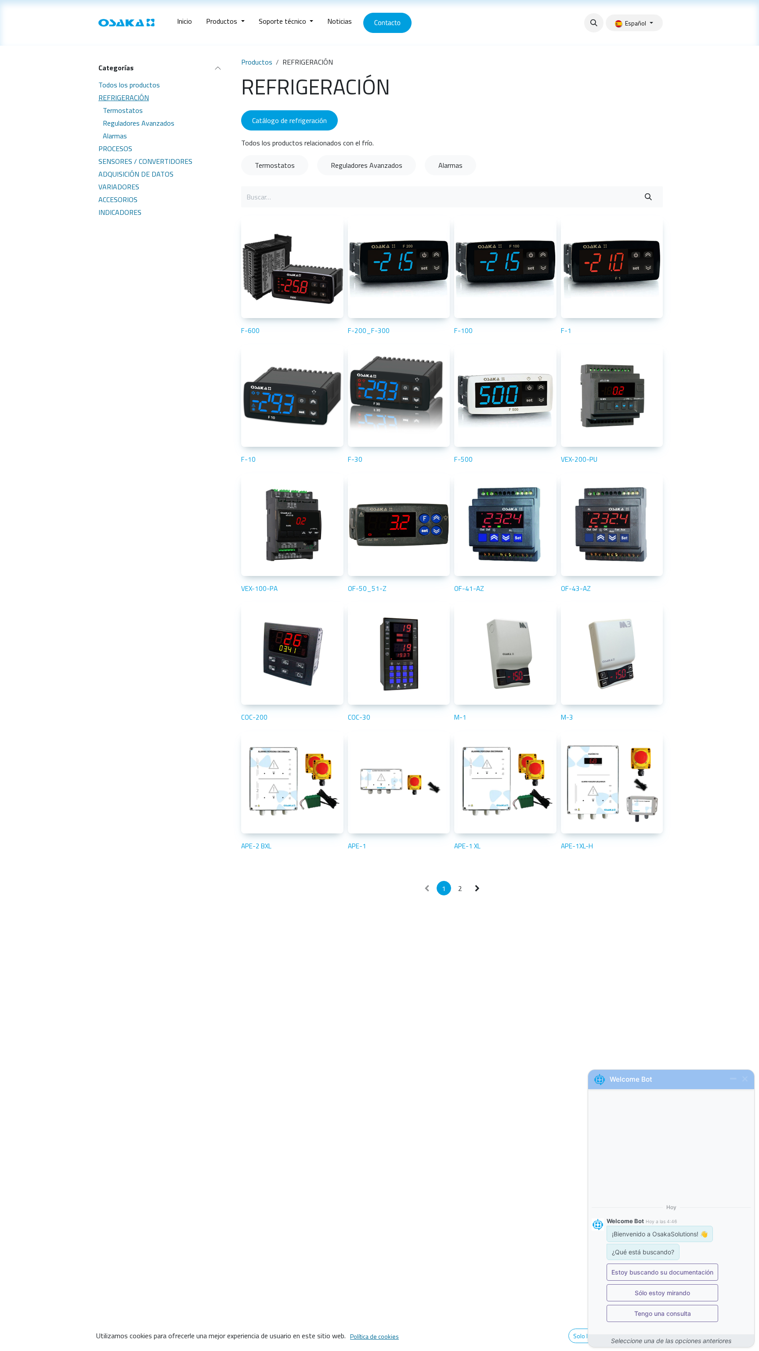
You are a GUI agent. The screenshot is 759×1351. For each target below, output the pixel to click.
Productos (256, 62)
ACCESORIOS (117, 199)
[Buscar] (648, 196)
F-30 (355, 459)
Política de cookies (374, 1336)
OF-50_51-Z (367, 588)
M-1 (460, 717)
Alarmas (115, 135)
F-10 (248, 459)
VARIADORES (118, 186)
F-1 (566, 331)
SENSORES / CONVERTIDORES (145, 161)
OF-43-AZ (576, 588)
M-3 (567, 717)
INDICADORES (119, 211)
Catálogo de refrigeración (289, 120)
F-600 (250, 331)
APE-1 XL (467, 846)
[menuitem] (184, 23)
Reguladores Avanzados (138, 122)
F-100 (463, 331)
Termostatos (123, 110)
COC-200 (254, 717)
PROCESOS (115, 148)
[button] (594, 23)
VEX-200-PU (579, 459)
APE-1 (357, 846)
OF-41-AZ (469, 588)
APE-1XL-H (577, 846)
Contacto (387, 23)
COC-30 (359, 717)
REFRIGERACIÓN (123, 97)
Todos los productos (129, 84)
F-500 (463, 459)
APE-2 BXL (256, 846)
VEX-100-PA (259, 588)
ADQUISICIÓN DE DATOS (135, 173)
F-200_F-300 (369, 331)
